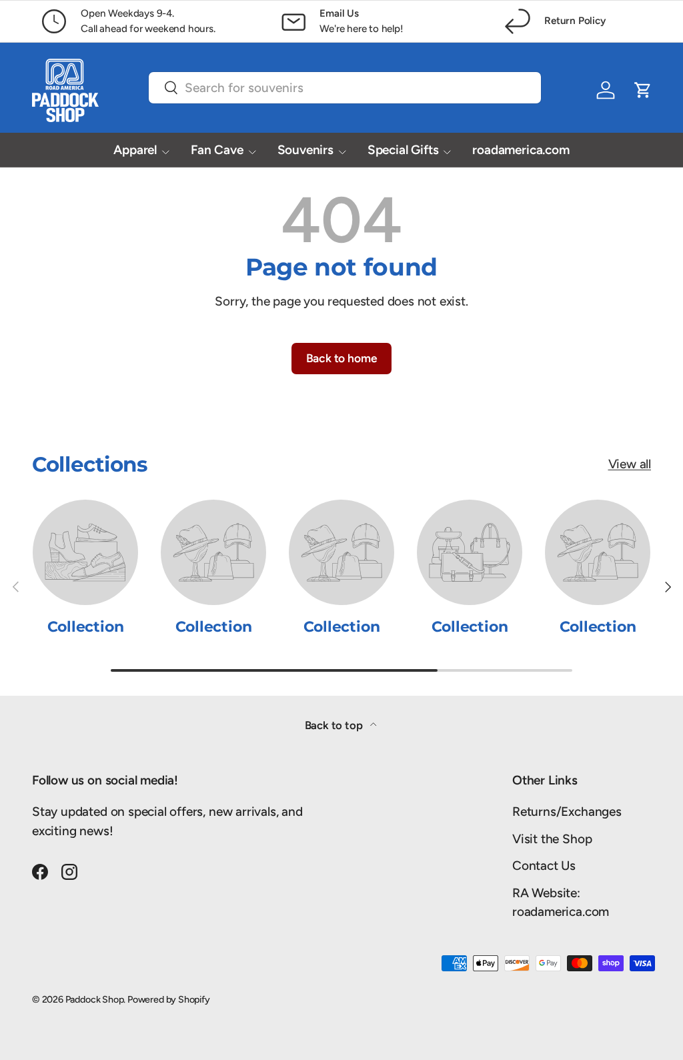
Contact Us (544, 865)
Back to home (342, 358)
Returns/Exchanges (567, 811)
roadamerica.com (520, 149)
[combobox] (345, 87)
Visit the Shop (552, 839)
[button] (643, 90)
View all (629, 464)
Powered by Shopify (168, 999)
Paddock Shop (94, 999)
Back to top (335, 725)
